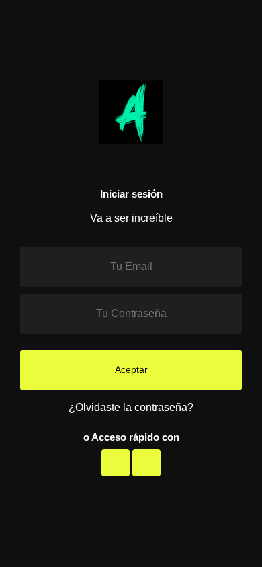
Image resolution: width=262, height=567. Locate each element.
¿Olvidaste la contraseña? (131, 407)
